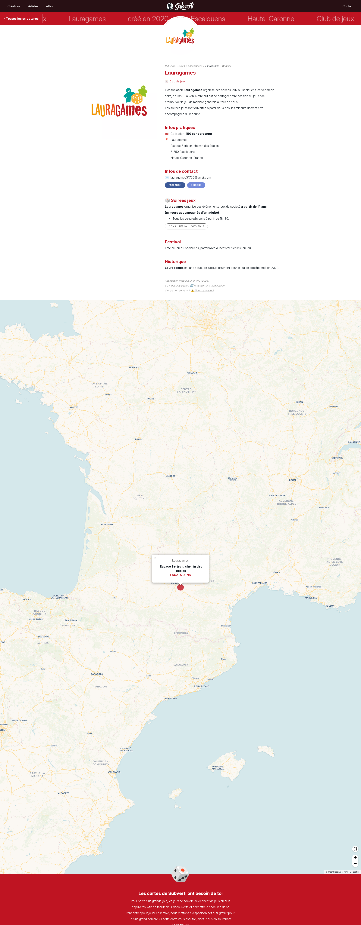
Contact (348, 6)
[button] (155, 557)
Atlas (49, 6)
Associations (195, 65)
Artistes (33, 6)
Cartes (181, 65)
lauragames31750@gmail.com (191, 177)
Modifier (226, 65)
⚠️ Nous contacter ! (202, 290)
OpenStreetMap (335, 872)
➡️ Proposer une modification (207, 285)
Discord (196, 185)
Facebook (175, 185)
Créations (14, 6)
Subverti (169, 65)
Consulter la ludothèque (186, 226)
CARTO (347, 872)
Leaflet (356, 872)
